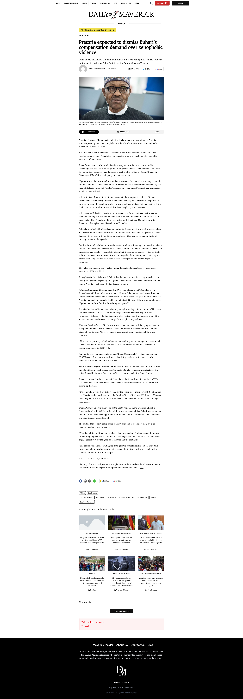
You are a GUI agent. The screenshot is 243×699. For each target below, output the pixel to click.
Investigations (71, 3)
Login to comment (121, 611)
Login (180, 3)
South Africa (92, 493)
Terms (126, 683)
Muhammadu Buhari (126, 497)
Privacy (117, 683)
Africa (82, 493)
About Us (122, 645)
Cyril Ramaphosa (86, 497)
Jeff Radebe (111, 497)
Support (160, 3)
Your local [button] (104, 3)
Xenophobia (100, 497)
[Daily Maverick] (121, 14)
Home (58, 3)
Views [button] (93, 3)
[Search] (151, 3)
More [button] (137, 3)
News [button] (84, 3)
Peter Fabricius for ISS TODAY (103, 68)
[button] (146, 69)
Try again (86, 626)
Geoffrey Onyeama (87, 502)
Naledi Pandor (142, 497)
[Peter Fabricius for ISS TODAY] (83, 68)
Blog (150, 645)
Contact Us (138, 645)
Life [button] (115, 3)
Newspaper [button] (126, 3)
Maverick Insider (103, 645)
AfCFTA (153, 497)
